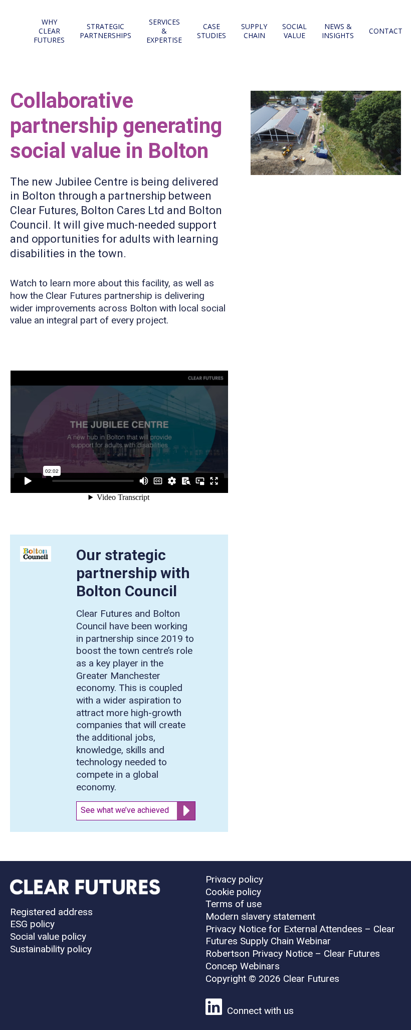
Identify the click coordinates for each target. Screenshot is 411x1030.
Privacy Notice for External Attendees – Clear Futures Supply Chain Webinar (300, 935)
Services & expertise (164, 31)
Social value (294, 31)
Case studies (211, 31)
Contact (385, 31)
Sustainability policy (51, 949)
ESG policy (32, 924)
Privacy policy (234, 879)
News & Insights (338, 31)
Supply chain (254, 31)
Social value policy (48, 936)
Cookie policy (233, 892)
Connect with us (260, 1010)
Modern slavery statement (260, 916)
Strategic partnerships (105, 31)
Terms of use (234, 904)
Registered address (51, 912)
